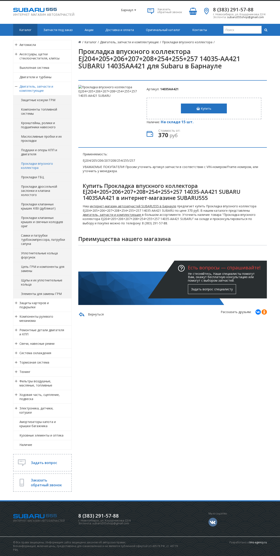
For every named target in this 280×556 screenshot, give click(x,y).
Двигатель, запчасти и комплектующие (36, 88)
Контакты (199, 30)
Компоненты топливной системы (39, 111)
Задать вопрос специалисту (212, 289)
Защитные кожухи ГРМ (38, 100)
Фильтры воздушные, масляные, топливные (35, 383)
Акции (89, 30)
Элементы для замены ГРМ (41, 294)
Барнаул (127, 10)
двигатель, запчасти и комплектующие (112, 215)
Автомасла (27, 45)
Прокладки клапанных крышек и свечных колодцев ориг (42, 222)
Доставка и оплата (119, 30)
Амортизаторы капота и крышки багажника (37, 424)
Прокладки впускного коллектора (37, 165)
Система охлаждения (35, 353)
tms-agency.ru (258, 542)
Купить (205, 108)
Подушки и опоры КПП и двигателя (39, 152)
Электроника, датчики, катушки (36, 410)
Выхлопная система (34, 68)
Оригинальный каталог (163, 30)
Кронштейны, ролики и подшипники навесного (38, 125)
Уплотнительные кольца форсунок (39, 255)
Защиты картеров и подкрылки (34, 305)
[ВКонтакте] (258, 312)
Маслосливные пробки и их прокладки (41, 138)
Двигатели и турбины (35, 77)
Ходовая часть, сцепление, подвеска (39, 397)
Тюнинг (24, 372)
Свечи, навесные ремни (36, 343)
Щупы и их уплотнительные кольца (41, 282)
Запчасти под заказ (58, 30)
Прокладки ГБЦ (32, 177)
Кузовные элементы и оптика (41, 435)
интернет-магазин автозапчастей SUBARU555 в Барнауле (133, 206)
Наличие (25, 445)
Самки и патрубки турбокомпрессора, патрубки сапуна (43, 239)
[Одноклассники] (264, 312)
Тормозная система (34, 362)
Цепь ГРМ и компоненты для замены (42, 269)
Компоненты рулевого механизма (36, 318)
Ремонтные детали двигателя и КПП (41, 332)
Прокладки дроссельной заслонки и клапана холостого (39, 190)
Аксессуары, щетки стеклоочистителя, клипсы (39, 56)
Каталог (25, 30)
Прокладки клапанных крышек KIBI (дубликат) (38, 206)
